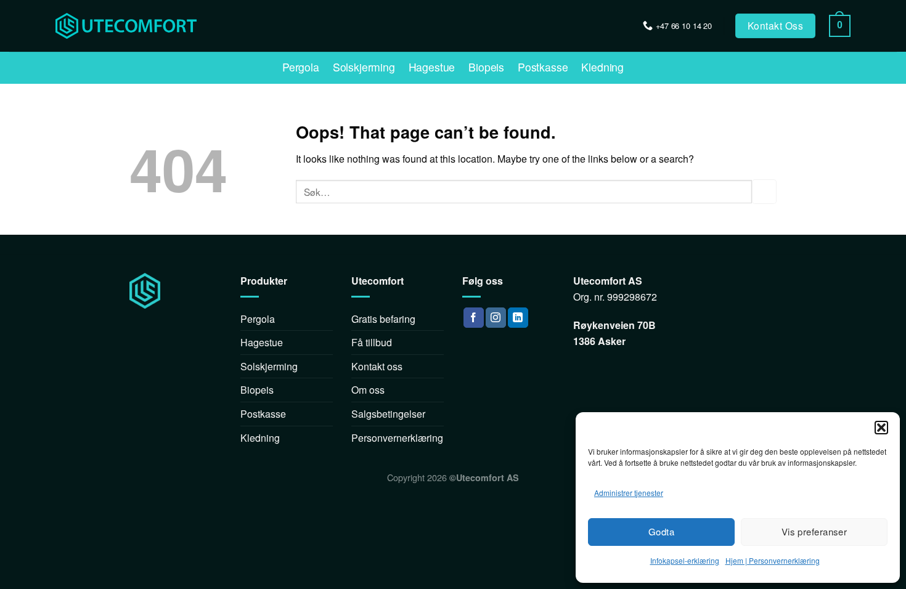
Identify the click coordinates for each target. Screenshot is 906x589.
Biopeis (486, 67)
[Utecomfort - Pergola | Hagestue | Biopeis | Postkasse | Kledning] (103, 26)
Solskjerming (364, 67)
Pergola (300, 67)
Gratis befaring (383, 319)
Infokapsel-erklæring (684, 560)
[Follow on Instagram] (496, 317)
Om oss (368, 390)
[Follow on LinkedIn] (518, 317)
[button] (881, 427)
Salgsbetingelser (388, 414)
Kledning (602, 67)
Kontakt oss (376, 366)
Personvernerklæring (397, 438)
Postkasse (543, 67)
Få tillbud (371, 342)
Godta (661, 531)
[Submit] (764, 191)
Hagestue (432, 67)
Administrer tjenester (628, 492)
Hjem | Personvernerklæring (772, 560)
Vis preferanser (814, 531)
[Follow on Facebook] (473, 317)
